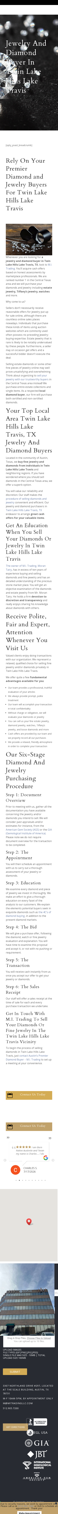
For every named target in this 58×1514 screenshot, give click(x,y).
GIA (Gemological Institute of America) (29, 831)
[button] (30, 1222)
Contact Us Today (33, 1095)
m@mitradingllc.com (18, 1403)
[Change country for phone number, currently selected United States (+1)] (42, 1292)
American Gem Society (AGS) (22, 829)
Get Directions (15, 1427)
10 (45, 1180)
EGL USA (41, 1432)
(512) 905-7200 (26, 1506)
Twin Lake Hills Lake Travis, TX (24, 510)
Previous (5, 1160)
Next (53, 1160)
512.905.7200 (11, 1408)
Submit (15, 1372)
